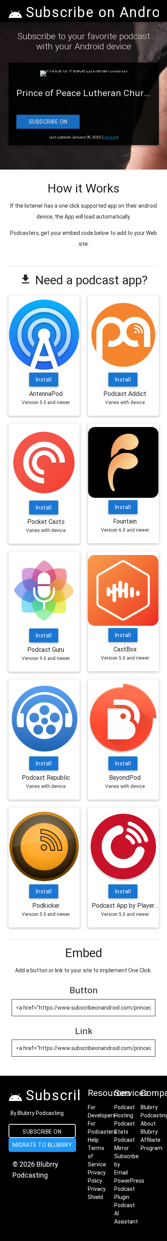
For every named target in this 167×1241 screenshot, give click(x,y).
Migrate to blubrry (42, 1144)
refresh (110, 137)
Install (44, 379)
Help (93, 1139)
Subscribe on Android (47, 123)
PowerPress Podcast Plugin (129, 1189)
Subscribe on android (42, 1133)
